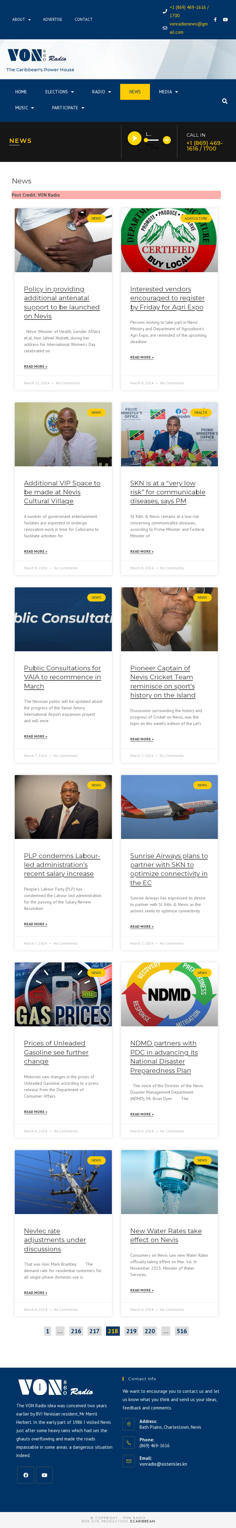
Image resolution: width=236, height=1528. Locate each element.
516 (181, 1330)
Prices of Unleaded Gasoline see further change (56, 1052)
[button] (225, 101)
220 (149, 1330)
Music (21, 108)
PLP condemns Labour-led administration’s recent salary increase (62, 865)
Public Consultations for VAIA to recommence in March (62, 677)
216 (76, 1330)
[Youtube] (225, 19)
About (18, 19)
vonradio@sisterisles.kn (163, 1464)
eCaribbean (142, 1521)
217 (94, 1330)
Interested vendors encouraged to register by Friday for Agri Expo (167, 298)
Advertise (52, 19)
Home (21, 92)
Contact (84, 19)
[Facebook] (215, 19)
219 (131, 1330)
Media (165, 92)
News (135, 92)
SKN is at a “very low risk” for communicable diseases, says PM (168, 492)
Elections (56, 92)
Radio (98, 92)
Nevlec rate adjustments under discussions (55, 1240)
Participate (65, 108)
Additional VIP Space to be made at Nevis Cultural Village (62, 492)
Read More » (35, 366)
